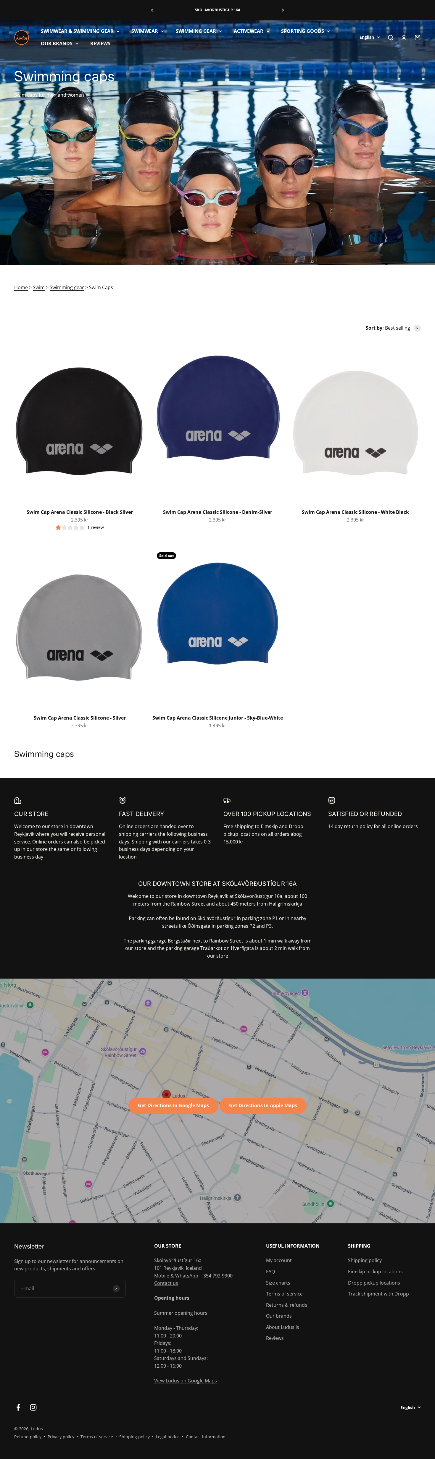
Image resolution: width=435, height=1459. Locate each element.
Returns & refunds (286, 1305)
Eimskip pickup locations (375, 1271)
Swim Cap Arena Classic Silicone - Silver (80, 718)
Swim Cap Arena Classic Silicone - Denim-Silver (217, 512)
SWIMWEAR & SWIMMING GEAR (77, 31)
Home (21, 287)
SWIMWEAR (144, 31)
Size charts (278, 1283)
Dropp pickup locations (374, 1283)
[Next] (283, 10)
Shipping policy (365, 1260)
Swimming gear (67, 287)
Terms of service (284, 1293)
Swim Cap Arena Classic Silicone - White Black (355, 512)
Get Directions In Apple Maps (263, 1105)
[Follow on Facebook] (18, 1407)
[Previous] (152, 10)
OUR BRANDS (56, 43)
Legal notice (168, 1436)
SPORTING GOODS (302, 31)
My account (279, 1260)
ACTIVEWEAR (248, 31)
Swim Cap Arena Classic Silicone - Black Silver (80, 512)
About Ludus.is (282, 1327)
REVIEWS (100, 43)
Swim (39, 287)
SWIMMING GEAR (196, 31)
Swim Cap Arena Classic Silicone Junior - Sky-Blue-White (217, 718)
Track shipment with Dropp (378, 1293)
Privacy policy (61, 1436)
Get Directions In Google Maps (173, 1105)
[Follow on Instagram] (33, 1407)
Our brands (279, 1316)
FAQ (270, 1271)
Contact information (205, 1436)
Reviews (275, 1338)
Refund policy (27, 1436)
